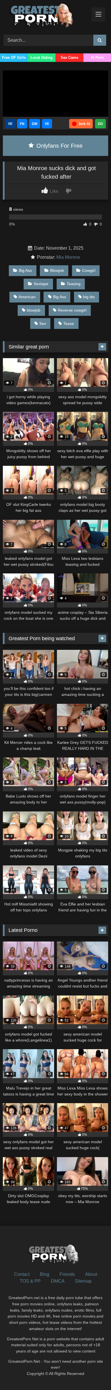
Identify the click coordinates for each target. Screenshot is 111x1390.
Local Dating (41, 57)
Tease (68, 323)
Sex (42, 323)
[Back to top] (93, 1373)
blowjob (33, 310)
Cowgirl (88, 270)
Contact (22, 1274)
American (27, 297)
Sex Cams (69, 57)
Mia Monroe (68, 257)
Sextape (41, 283)
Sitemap (83, 1281)
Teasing (74, 283)
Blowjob (57, 270)
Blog (44, 1274)
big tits (89, 297)
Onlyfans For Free (59, 146)
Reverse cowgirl (72, 310)
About (91, 1274)
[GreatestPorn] (45, 16)
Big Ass (25, 270)
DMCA (58, 1281)
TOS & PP (30, 1281)
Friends (67, 1274)
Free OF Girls (14, 57)
